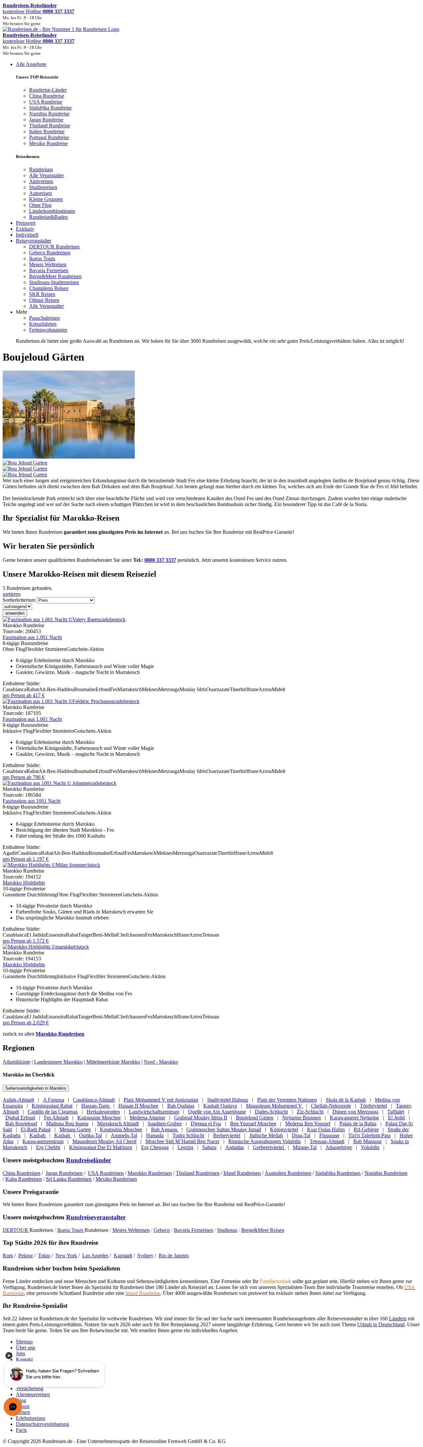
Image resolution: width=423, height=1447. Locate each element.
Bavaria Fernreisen (193, 1230)
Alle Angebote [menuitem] (31, 64)
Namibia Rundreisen (386, 1173)
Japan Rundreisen (64, 1173)
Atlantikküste (16, 1062)
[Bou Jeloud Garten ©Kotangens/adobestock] (211, 466)
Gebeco (162, 1230)
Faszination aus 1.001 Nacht (32, 637)
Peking (25, 1255)
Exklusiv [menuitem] (25, 229)
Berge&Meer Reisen (262, 1230)
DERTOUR (16, 1230)
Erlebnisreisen (30, 1418)
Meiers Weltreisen (131, 1230)
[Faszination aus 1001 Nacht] (59, 783)
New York (66, 1255)
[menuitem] (41, 169)
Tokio (44, 1255)
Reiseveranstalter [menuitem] (33, 240)
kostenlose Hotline (38, 11)
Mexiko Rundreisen (116, 1179)
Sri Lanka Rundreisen (69, 1179)
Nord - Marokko (161, 1062)
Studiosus (227, 1230)
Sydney (145, 1255)
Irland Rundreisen (242, 1173)
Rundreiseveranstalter (96, 1217)
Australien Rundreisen (288, 1173)
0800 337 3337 (160, 560)
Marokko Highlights (24, 882)
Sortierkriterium (19, 600)
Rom (8, 1255)
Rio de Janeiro (174, 1255)
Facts (21, 1430)
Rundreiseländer (88, 1160)
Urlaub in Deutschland (380, 1324)
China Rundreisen (21, 1173)
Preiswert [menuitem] (25, 223)
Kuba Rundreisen (23, 1179)
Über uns (25, 1347)
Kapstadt (123, 1255)
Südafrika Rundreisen (338, 1173)
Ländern (397, 1318)
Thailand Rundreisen (197, 1173)
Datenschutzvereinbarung (42, 1424)
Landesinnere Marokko (58, 1062)
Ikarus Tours (71, 1230)
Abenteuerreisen (33, 1394)
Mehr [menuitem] (21, 312)
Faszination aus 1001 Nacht (31, 801)
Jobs (20, 1353)
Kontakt (24, 1359)
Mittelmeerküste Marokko (113, 1062)
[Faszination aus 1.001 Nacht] (64, 619)
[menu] (211, 202)
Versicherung (29, 1388)
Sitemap (24, 1341)
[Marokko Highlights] (51, 865)
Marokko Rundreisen (60, 1034)
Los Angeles (95, 1255)
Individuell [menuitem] (27, 235)
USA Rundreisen (106, 1173)
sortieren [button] (11, 594)
